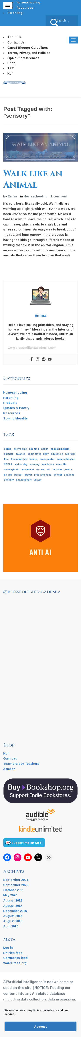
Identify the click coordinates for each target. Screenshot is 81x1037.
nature (40, 469)
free (6, 459)
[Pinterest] (44, 359)
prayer (28, 474)
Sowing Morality (15, 418)
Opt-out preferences (23, 58)
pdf (48, 469)
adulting (34, 449)
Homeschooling (28, 2)
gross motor (47, 459)
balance (20, 454)
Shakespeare (24, 479)
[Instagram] (38, 359)
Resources (24, 7)
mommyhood (11, 469)
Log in (8, 947)
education (57, 454)
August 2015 (12, 921)
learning (34, 464)
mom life (61, 464)
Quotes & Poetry (16, 408)
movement (27, 469)
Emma (12, 196)
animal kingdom (60, 449)
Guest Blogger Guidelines (27, 47)
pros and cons (42, 474)
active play (20, 449)
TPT (10, 68)
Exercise (70, 454)
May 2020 (10, 895)
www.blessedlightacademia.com (32, 347)
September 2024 (15, 880)
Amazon (9, 769)
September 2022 (15, 885)
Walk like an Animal (32, 179)
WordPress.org (15, 963)
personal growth (62, 469)
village (38, 479)
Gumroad (10, 758)
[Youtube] (50, 359)
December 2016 (15, 911)
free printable (19, 459)
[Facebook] (31, 359)
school (58, 474)
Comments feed (15, 958)
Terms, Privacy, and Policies (28, 53)
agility (44, 449)
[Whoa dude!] (42, 637)
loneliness (47, 464)
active (7, 449)
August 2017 (12, 905)
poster (18, 474)
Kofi (10, 73)
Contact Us (16, 42)
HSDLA (8, 464)
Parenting (14, 13)
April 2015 (10, 926)
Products (10, 402)
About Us (14, 37)
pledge (8, 474)
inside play (20, 464)
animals (8, 454)
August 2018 (12, 900)
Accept (40, 1026)
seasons (69, 474)
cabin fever (34, 454)
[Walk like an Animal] (40, 147)
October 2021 (13, 890)
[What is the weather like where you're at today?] (16, 663)
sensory (9, 479)
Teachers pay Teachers (21, 763)
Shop (11, 63)
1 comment (59, 196)
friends (33, 459)
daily (46, 454)
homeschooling (66, 459)
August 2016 (12, 916)
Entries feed (12, 953)
